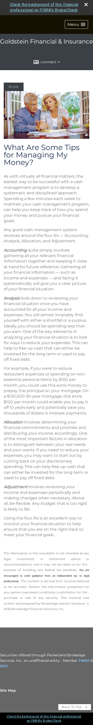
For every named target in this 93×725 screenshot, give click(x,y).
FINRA (84, 660)
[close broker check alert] (86, 4)
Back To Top (72, 707)
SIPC (4, 666)
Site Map (8, 690)
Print (14, 87)
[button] (76, 24)
